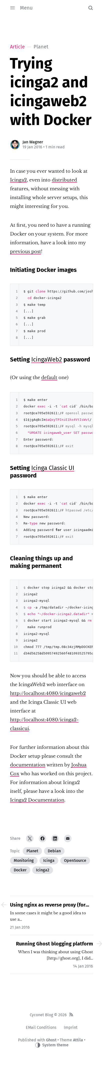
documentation (27, 765)
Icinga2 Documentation (37, 800)
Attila (78, 1040)
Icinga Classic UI (52, 467)
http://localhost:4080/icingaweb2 (48, 693)
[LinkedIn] (55, 838)
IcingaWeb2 (46, 359)
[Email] (68, 838)
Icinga (48, 860)
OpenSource (75, 860)
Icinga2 (18, 180)
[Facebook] (42, 838)
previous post (25, 251)
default (49, 377)
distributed (64, 180)
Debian (54, 851)
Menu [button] (26, 8)
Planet (32, 851)
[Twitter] (30, 838)
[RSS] (71, 1014)
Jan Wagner (32, 142)
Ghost (51, 1040)
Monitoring (24, 860)
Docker (20, 870)
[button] (90, 7)
